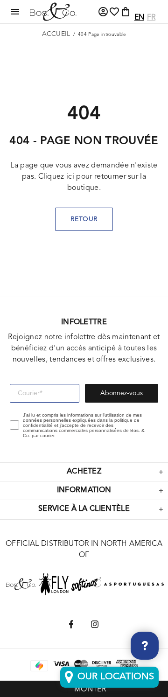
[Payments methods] (61, 665)
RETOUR (84, 219)
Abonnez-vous (121, 393)
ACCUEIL (56, 34)
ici (70, 177)
